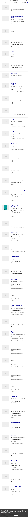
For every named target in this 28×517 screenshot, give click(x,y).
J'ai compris (16, 515)
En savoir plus (11, 515)
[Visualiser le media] (5, 207)
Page (12, 2)
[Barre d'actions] (27, 2)
